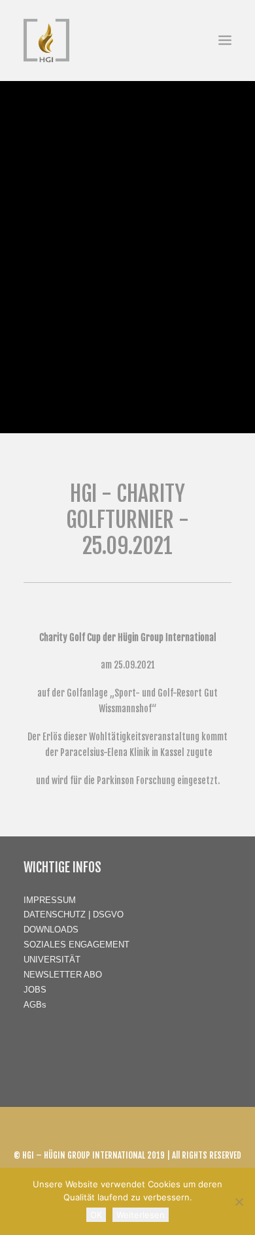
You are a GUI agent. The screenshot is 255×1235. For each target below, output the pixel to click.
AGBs (35, 1005)
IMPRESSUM (50, 900)
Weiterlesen (140, 1215)
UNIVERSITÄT (52, 959)
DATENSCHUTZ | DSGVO (74, 914)
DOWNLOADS (51, 929)
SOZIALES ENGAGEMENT (76, 944)
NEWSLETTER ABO (63, 975)
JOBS (35, 990)
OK (96, 1215)
